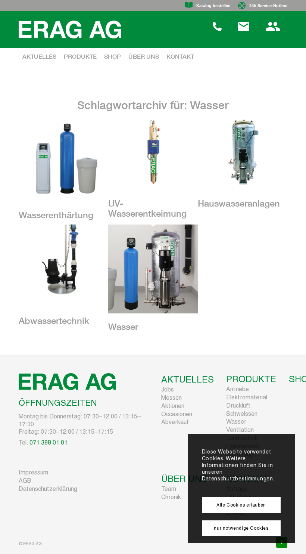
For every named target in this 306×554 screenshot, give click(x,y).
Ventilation (240, 429)
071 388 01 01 (48, 442)
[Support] (217, 29)
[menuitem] (219, 5)
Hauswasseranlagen (239, 204)
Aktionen (172, 405)
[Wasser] (153, 317)
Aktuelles (187, 379)
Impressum (33, 472)
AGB (25, 480)
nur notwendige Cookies (241, 528)
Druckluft (238, 405)
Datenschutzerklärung (48, 488)
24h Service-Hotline (268, 5)
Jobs (167, 389)
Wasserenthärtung (56, 216)
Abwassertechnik (54, 322)
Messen (171, 397)
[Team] (273, 29)
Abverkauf (175, 421)
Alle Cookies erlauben (241, 505)
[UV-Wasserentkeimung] (153, 194)
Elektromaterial (246, 397)
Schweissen (241, 413)
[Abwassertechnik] (63, 311)
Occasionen (176, 414)
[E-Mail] (243, 29)
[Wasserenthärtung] (63, 206)
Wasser (123, 328)
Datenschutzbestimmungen (237, 479)
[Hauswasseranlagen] (242, 194)
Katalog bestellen (213, 5)
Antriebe (237, 389)
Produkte (251, 379)
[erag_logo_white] (70, 29)
